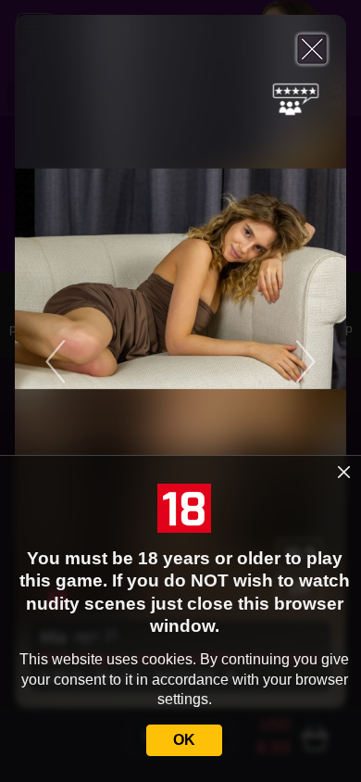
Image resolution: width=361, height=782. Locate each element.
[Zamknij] (312, 49)
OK (184, 740)
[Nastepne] (269, 361)
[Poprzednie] (91, 361)
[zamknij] (344, 471)
